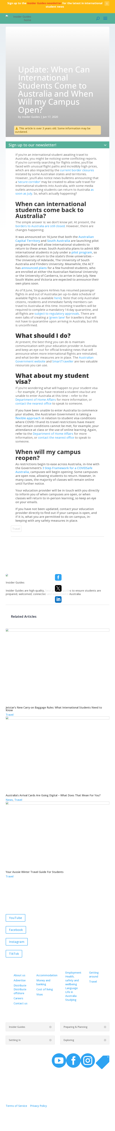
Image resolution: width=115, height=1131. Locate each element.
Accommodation (46, 975)
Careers (18, 998)
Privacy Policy (38, 1106)
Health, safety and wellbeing (72, 980)
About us (19, 975)
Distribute (20, 985)
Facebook (16, 930)
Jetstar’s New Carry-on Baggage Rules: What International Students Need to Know (54, 709)
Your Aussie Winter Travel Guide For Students (34, 872)
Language (71, 988)
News (9, 800)
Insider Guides (31, 117)
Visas (39, 994)
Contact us (20, 1003)
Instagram (16, 942)
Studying (70, 1000)
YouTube (15, 918)
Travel (16, 528)
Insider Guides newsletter (44, 3)
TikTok (14, 954)
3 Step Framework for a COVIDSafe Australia (53, 470)
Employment (73, 972)
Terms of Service (16, 1106)
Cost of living (44, 989)
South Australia (58, 241)
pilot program (81, 252)
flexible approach (28, 418)
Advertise (20, 980)
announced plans (34, 268)
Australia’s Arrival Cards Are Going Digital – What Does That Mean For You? (53, 795)
